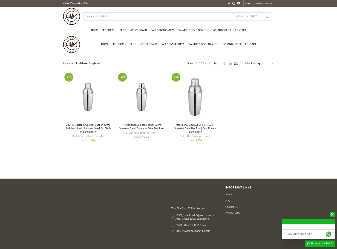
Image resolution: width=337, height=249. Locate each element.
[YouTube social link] (238, 3)
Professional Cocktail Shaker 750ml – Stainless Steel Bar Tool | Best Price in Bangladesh (195, 128)
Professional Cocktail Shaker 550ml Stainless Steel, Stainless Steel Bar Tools (142, 126)
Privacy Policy (232, 213)
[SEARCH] (267, 16)
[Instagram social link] (233, 3)
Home (66, 63)
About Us (230, 194)
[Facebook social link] (229, 3)
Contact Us (231, 207)
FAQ (227, 200)
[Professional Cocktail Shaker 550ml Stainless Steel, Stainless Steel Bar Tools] (142, 96)
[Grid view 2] (224, 63)
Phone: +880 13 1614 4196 (190, 225)
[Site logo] (71, 16)
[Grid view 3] (230, 63)
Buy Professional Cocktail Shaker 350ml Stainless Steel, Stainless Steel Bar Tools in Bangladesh (88, 128)
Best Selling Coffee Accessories (88, 136)
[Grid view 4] (236, 63)
